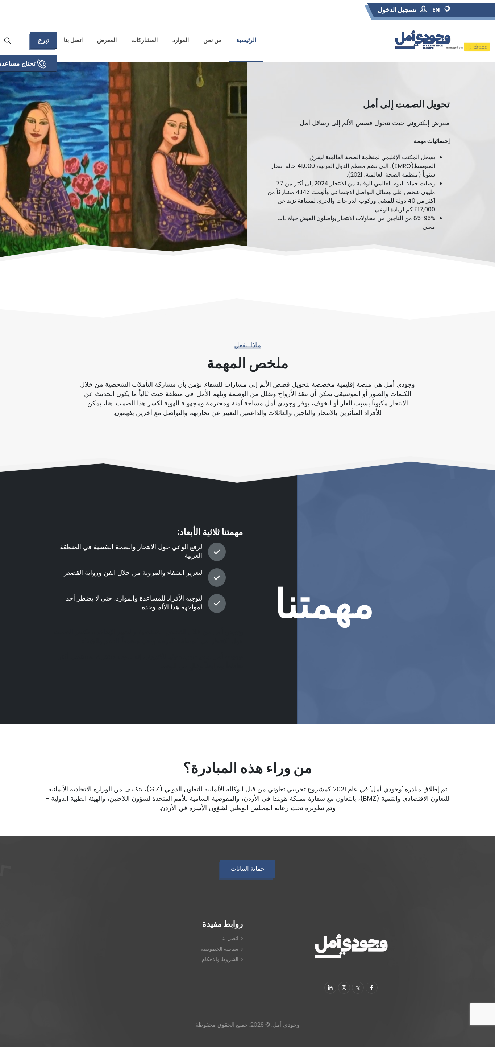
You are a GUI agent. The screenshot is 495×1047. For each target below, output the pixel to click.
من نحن (212, 40)
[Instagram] (344, 988)
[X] (358, 988)
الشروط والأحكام (220, 959)
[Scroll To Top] (13, 1039)
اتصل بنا (73, 40)
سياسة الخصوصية (219, 948)
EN (436, 9)
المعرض (107, 40)
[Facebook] (372, 988)
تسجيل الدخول (397, 9)
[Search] (7, 40)
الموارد (180, 40)
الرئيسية (246, 40)
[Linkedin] (330, 988)
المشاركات (144, 40)
